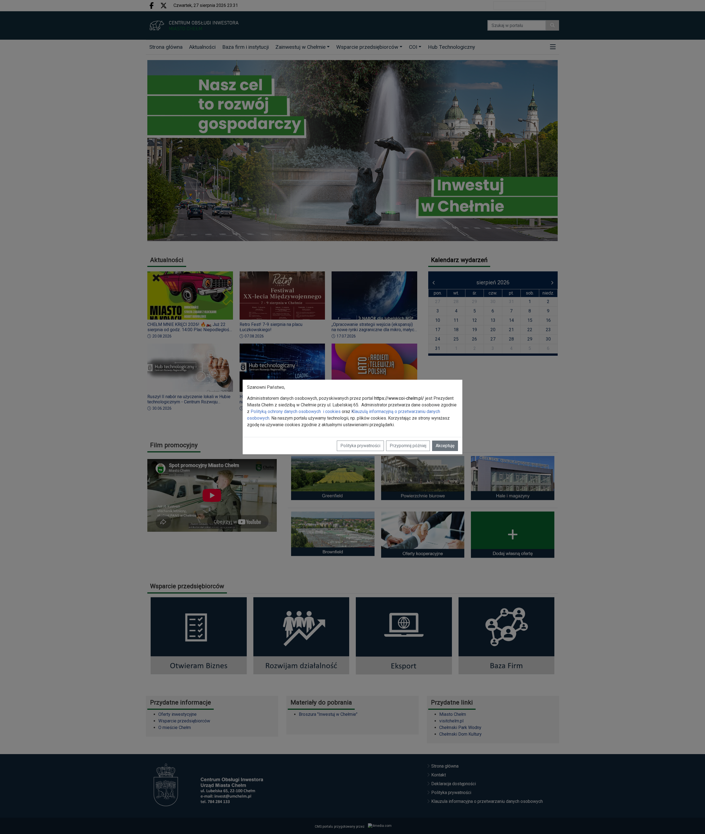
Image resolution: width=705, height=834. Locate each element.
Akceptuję (445, 445)
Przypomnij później (408, 445)
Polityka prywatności (360, 445)
